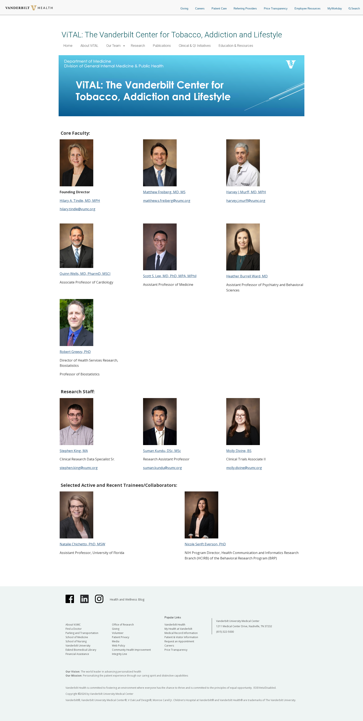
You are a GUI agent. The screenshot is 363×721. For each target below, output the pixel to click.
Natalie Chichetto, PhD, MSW (82, 544)
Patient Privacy (120, 637)
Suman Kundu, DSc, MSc (162, 450)
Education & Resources (236, 46)
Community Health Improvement (131, 650)
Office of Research (123, 624)
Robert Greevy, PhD (75, 351)
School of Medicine (77, 637)
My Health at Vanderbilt (178, 629)
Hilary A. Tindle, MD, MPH (80, 200)
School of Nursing (76, 641)
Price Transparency (276, 8)
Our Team (113, 46)
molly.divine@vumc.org (244, 467)
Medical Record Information (181, 633)
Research (138, 46)
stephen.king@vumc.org (79, 467)
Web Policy (118, 645)
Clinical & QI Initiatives (195, 46)
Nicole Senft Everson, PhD (205, 544)
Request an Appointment (179, 641)
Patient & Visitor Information (181, 637)
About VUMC (73, 624)
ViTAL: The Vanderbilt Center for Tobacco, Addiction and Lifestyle (172, 34)
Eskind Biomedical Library (81, 650)
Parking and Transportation (82, 633)
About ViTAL (89, 46)
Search (355, 8)
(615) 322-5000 (225, 631)
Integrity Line (119, 654)
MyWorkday (334, 8)
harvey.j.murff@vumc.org (245, 200)
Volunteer (118, 633)
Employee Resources (308, 8)
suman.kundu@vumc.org (162, 467)
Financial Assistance (77, 654)
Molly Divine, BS (238, 450)
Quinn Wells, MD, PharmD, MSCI (85, 273)
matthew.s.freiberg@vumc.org (166, 200)
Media (115, 641)
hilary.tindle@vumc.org (77, 209)
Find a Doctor (74, 629)
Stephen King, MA (74, 450)
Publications (162, 46)
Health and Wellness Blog (127, 599)
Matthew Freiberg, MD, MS (164, 192)
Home (67, 46)
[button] (124, 46)
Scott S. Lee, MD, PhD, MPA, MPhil (169, 276)
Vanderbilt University (78, 645)
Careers (200, 8)
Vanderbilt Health (174, 624)
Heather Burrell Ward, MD (247, 276)
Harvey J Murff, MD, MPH (246, 192)
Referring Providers (245, 8)
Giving (184, 8)
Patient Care (219, 8)
